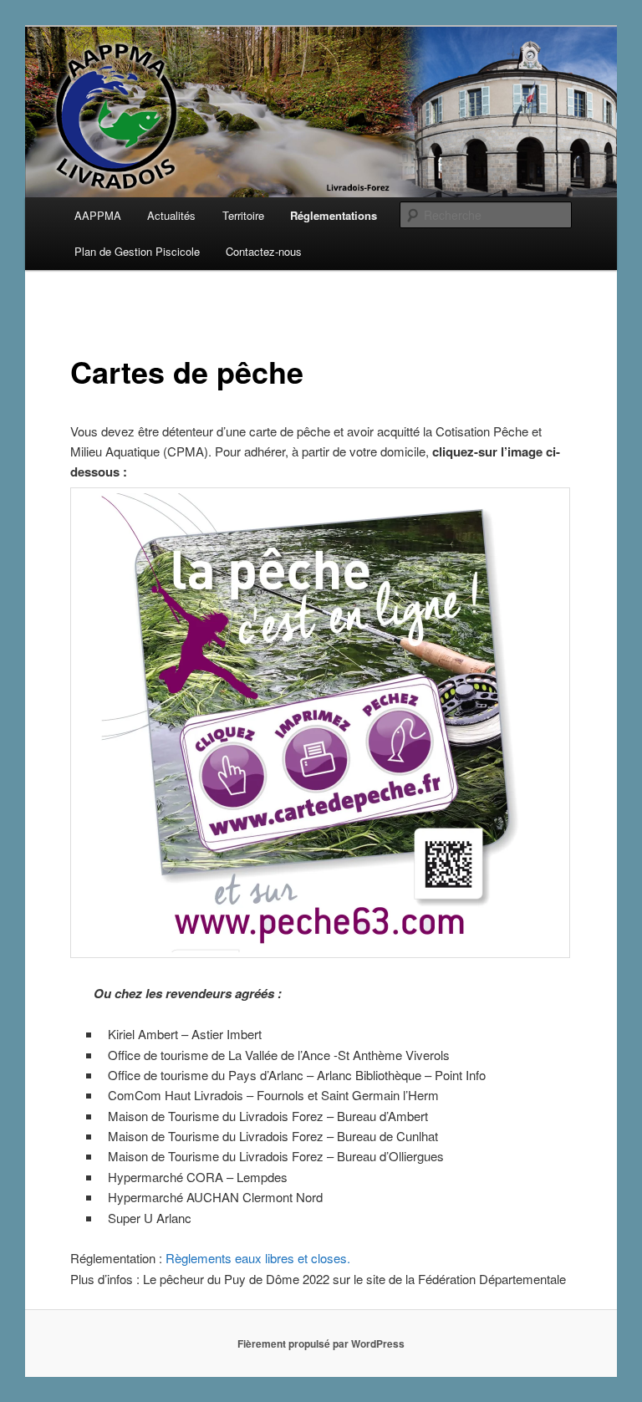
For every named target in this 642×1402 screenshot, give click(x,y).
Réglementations (333, 215)
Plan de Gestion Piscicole (137, 251)
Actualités (171, 215)
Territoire (243, 215)
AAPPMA (97, 215)
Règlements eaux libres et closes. (258, 1258)
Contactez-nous (264, 251)
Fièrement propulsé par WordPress (321, 1343)
